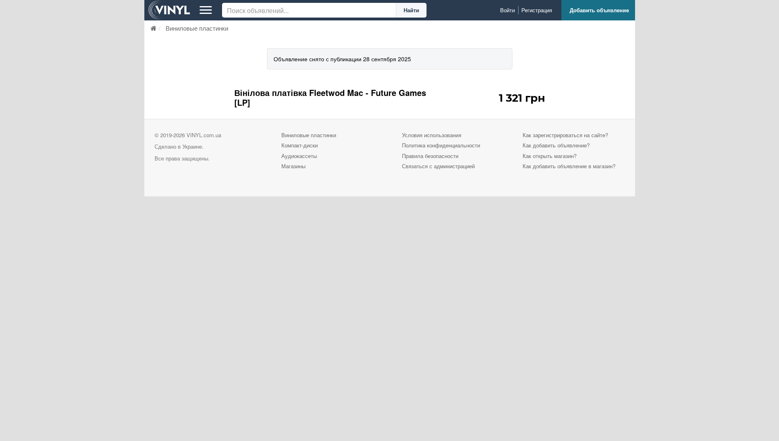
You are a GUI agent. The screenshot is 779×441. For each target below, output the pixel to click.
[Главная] (153, 28)
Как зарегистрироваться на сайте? (565, 135)
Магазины (293, 166)
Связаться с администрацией (438, 166)
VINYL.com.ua (203, 135)
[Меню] (205, 10)
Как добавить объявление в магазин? (569, 166)
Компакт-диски (299, 145)
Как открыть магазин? (550, 156)
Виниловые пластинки (308, 135)
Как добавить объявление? (556, 145)
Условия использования (431, 135)
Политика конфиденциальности (441, 145)
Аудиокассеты (299, 156)
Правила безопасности (430, 156)
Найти (411, 10)
